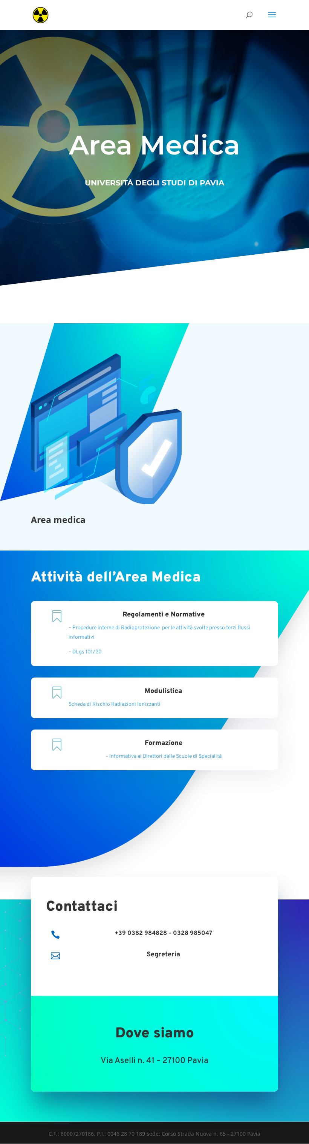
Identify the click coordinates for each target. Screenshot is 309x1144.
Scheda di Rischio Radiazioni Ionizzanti (115, 704)
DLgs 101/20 (87, 652)
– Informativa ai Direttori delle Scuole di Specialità (164, 756)
